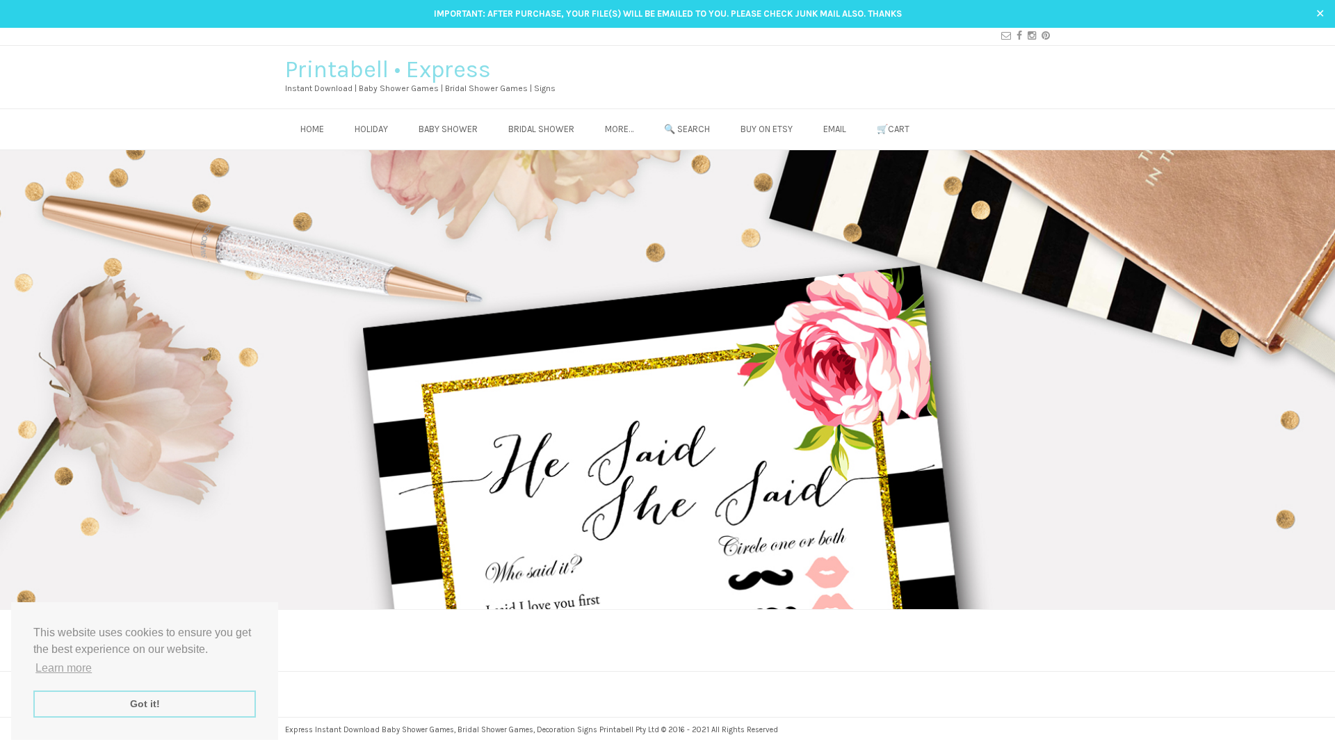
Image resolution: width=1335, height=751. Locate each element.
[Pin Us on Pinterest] (1043, 36)
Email (834, 129)
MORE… (619, 129)
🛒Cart (893, 129)
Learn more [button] (63, 668)
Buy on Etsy (767, 129)
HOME (312, 129)
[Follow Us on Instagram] (1029, 36)
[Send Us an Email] (1003, 36)
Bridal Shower (541, 129)
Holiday (371, 129)
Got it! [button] (145, 703)
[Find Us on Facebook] (1016, 36)
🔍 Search (687, 129)
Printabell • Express (388, 69)
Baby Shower (448, 129)
